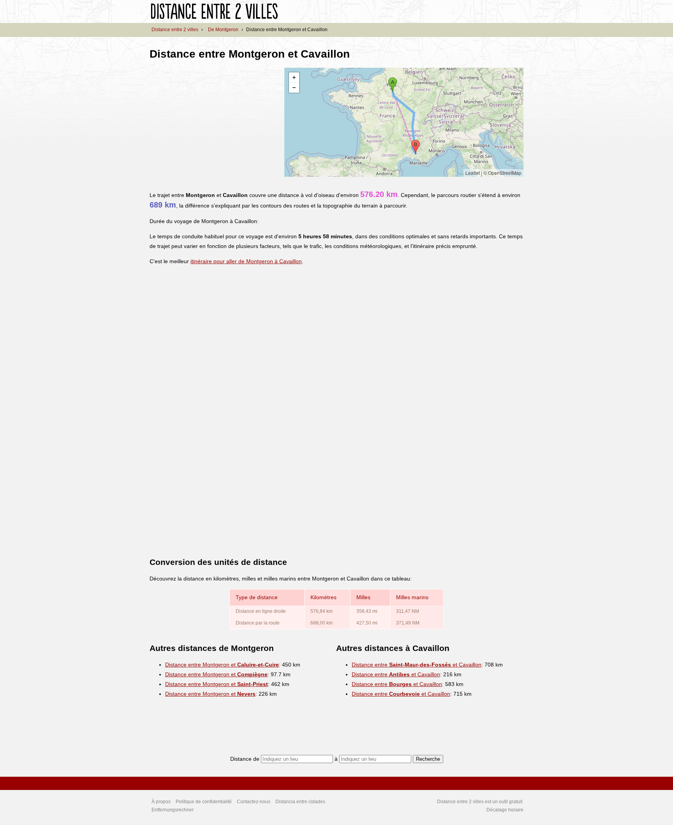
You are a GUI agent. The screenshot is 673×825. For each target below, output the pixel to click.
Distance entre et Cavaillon (416, 664)
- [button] (294, 88)
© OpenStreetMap (502, 172)
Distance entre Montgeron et (222, 664)
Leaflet (472, 172)
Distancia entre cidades (300, 801)
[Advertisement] (215, 122)
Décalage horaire (504, 810)
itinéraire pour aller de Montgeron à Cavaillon (246, 261)
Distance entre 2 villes (175, 29)
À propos (161, 801)
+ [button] (294, 77)
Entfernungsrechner (173, 810)
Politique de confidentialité (204, 801)
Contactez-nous (253, 801)
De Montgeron (223, 29)
